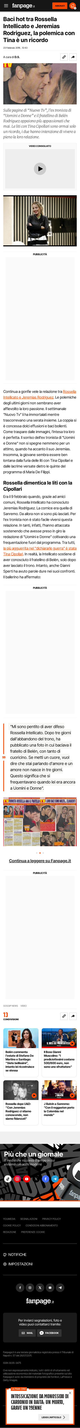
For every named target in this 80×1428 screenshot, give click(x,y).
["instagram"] (17, 1178)
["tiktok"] (7, 1178)
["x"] (36, 1178)
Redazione (9, 1232)
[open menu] (4, 6)
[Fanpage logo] (23, 5)
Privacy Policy (51, 1218)
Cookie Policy (12, 1225)
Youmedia (9, 1218)
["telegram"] (55, 1178)
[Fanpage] (40, 1301)
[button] (73, 57)
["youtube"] (26, 1178)
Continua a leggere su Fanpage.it (40, 860)
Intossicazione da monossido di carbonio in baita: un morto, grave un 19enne (40, 1402)
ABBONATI (60, 6)
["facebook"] (45, 1178)
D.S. (17, 57)
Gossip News (10, 1006)
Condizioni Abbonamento (42, 1225)
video (24, 1006)
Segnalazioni (28, 1218)
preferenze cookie (33, 1232)
